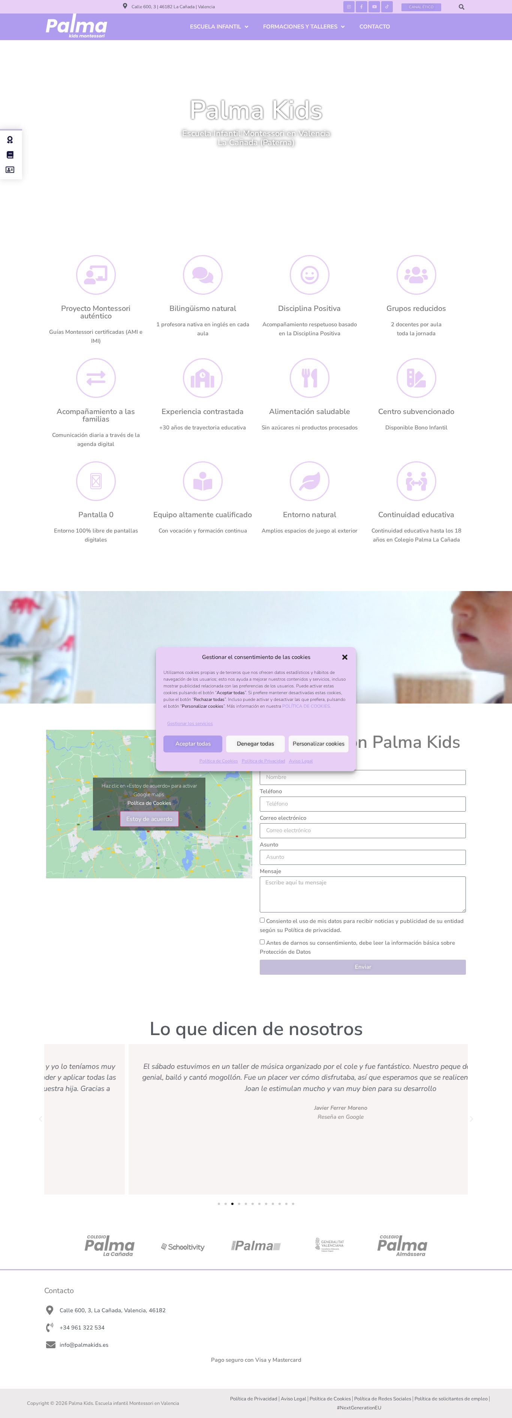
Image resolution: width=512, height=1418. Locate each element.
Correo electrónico (283, 818)
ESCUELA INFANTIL (215, 26)
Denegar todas (255, 744)
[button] (345, 657)
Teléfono (271, 792)
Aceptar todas (193, 744)
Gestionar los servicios (190, 723)
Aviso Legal (301, 761)
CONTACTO (374, 26)
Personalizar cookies (318, 744)
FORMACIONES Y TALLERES (300, 26)
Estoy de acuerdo (149, 819)
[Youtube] (374, 7)
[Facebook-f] (361, 7)
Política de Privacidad (263, 761)
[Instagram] (349, 7)
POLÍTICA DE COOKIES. (306, 706)
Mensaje (270, 872)
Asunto (269, 845)
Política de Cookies (218, 761)
